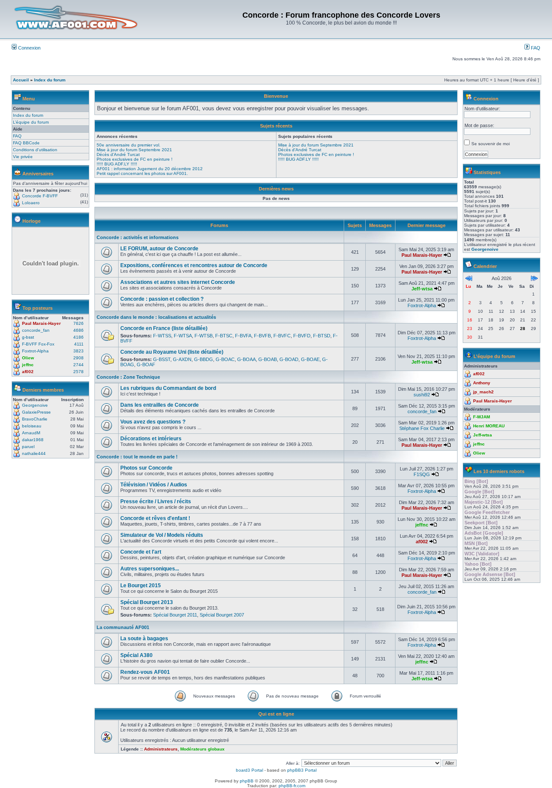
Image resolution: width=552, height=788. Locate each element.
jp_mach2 (483, 391)
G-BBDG (203, 359)
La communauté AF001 (123, 627)
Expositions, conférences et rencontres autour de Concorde (193, 265)
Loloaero (31, 202)
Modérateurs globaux (202, 749)
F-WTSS (162, 335)
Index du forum (50, 80)
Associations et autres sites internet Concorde (177, 282)
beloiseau (31, 426)
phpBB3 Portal (302, 770)
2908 (78, 357)
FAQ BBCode (26, 142)
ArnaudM (31, 432)
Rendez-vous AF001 (145, 672)
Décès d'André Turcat (118, 154)
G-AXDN (182, 359)
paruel (28, 446)
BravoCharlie (34, 419)
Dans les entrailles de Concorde (159, 405)
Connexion (29, 47)
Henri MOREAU (489, 426)
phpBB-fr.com (292, 785)
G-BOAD (288, 359)
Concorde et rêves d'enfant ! (155, 518)
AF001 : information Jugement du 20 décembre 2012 (150, 168)
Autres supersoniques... (149, 569)
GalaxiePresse (36, 412)
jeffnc (28, 364)
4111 (79, 344)
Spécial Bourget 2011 (175, 614)
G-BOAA (246, 359)
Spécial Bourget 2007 (222, 614)
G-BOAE (310, 359)
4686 (78, 330)
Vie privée (23, 156)
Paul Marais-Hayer (41, 323)
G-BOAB (267, 359)
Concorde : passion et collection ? (162, 299)
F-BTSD (321, 335)
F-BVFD (301, 335)
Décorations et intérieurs (151, 439)
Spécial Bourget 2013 (146, 602)
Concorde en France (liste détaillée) (163, 328)
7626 (78, 323)
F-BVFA (243, 335)
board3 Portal (249, 770)
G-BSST (161, 359)
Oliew (28, 357)
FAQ (535, 47)
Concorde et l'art (140, 552)
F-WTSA (183, 335)
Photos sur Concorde (146, 468)
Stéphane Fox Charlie (422, 428)
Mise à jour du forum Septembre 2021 (134, 149)
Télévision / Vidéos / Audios (153, 485)
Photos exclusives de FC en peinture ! (134, 159)
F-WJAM (481, 416)
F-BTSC (223, 335)
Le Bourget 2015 (140, 585)
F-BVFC (282, 335)
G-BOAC (225, 359)
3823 (78, 351)
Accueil (21, 80)
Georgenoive (35, 405)
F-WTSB (203, 335)
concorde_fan (36, 330)
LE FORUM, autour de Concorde (159, 249)
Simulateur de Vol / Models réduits (161, 535)
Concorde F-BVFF (40, 195)
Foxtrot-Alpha (35, 351)
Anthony (481, 382)
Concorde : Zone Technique (128, 377)
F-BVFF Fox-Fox (38, 344)
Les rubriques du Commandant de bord (168, 388)
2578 (78, 371)
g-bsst (28, 337)
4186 (78, 337)
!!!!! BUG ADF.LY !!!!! (117, 164)
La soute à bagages (144, 638)
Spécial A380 (136, 655)
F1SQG (422, 474)
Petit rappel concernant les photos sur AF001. (142, 173)
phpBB (247, 781)
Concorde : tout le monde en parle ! (137, 456)
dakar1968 (33, 439)
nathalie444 (34, 453)
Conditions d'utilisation (35, 149)
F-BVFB (262, 335)
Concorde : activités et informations (138, 237)
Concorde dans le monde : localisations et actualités (156, 317)
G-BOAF (146, 364)
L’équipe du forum (31, 122)
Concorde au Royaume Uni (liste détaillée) (171, 352)
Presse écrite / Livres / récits (155, 501)
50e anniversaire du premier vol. (128, 145)
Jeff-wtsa (422, 288)
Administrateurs (161, 749)
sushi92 (422, 394)
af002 (28, 371)
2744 (78, 364)
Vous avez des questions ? (152, 422)
